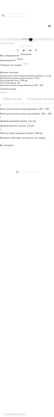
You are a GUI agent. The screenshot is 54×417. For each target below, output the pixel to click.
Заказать (24, 39)
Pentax (26, 64)
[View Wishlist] (13, 2)
